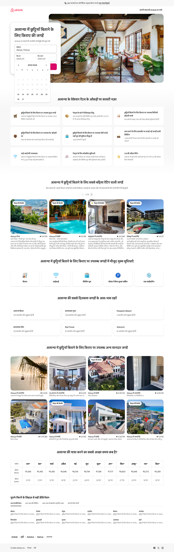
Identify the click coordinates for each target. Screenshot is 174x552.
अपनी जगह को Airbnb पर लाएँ (150, 10)
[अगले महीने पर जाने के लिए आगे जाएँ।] (46, 65)
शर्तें (35, 548)
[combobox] (35, 50)
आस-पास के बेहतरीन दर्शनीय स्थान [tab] (53, 503)
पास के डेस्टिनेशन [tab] (16, 503)
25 (28, 94)
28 (42, 94)
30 (18, 99)
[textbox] (25, 58)
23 (18, 94)
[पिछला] (83, 194)
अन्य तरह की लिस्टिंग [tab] (31, 503)
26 (32, 94)
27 (37, 94)
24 (23, 94)
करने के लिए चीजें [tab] (73, 503)
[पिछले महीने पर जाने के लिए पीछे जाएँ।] (18, 65)
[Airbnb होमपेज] (17, 10)
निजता (29, 548)
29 (46, 94)
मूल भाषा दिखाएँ (104, 3)
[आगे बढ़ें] (91, 194)
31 (23, 99)
